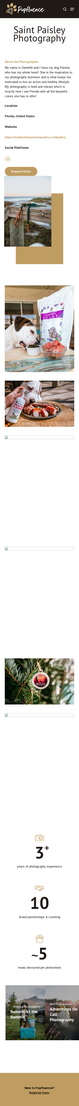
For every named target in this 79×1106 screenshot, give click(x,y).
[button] (72, 9)
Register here (39, 1093)
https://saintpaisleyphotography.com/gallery (35, 137)
